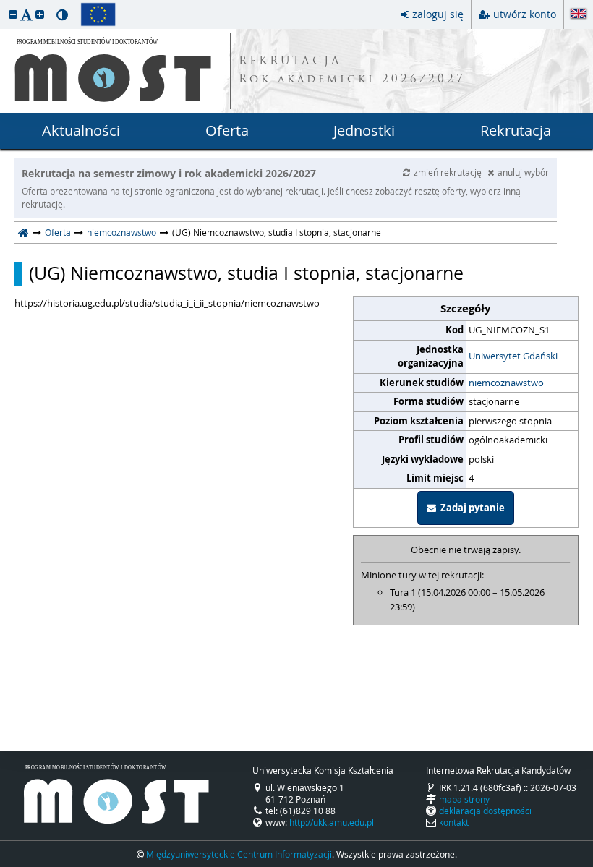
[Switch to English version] (578, 14)
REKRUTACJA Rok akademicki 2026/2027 (352, 70)
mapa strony (464, 799)
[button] (13, 14)
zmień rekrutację (449, 172)
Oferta (227, 130)
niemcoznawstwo (121, 232)
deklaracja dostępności (485, 810)
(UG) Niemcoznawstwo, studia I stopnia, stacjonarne (246, 273)
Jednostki (364, 130)
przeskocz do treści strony (3, 3)
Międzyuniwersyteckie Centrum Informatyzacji (239, 854)
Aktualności (81, 130)
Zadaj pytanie (470, 507)
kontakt (454, 822)
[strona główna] (23, 232)
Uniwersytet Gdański (513, 355)
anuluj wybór (523, 172)
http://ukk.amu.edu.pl (331, 822)
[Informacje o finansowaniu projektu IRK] (98, 14)
